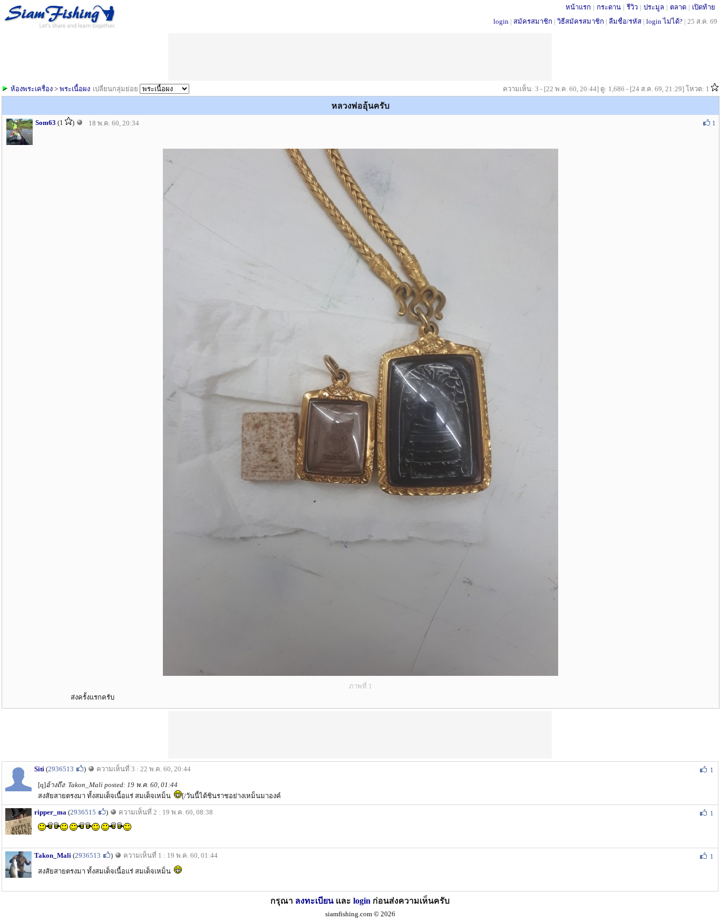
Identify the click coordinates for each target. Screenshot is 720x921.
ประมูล (654, 7)
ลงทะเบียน (314, 900)
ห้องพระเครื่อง (32, 89)
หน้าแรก (578, 7)
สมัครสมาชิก (532, 21)
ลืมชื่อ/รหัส (625, 21)
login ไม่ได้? (664, 21)
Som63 (45, 123)
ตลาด (678, 7)
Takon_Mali (52, 855)
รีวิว (632, 7)
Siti (39, 769)
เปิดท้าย (703, 7)
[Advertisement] (360, 735)
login (501, 21)
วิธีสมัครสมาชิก (580, 21)
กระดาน (609, 7)
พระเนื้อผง (75, 89)
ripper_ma (50, 812)
